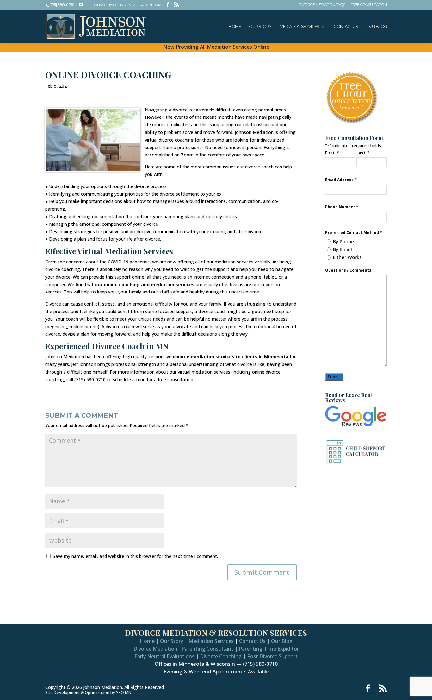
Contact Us (346, 26)
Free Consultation (368, 5)
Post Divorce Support (272, 656)
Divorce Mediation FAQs (322, 5)
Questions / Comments (348, 270)
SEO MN (123, 692)
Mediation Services (299, 26)
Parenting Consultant (207, 648)
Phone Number (341, 207)
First (332, 152)
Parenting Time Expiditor (269, 648)
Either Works (347, 257)
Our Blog (376, 26)
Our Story (260, 26)
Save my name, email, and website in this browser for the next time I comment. (135, 556)
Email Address (341, 179)
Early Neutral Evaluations (164, 656)
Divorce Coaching (221, 656)
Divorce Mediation (155, 648)
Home (235, 26)
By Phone (343, 241)
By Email (342, 249)
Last (363, 152)
